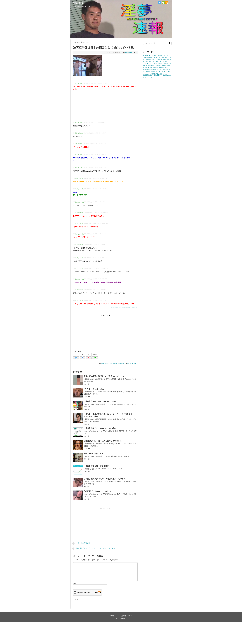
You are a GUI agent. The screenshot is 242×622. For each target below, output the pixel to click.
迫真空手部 (113, 363)
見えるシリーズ (161, 71)
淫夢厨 (155, 67)
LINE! (95, 355)
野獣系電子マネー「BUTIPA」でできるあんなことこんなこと (97, 548)
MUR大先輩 (164, 55)
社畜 (158, 69)
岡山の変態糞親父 (151, 65)
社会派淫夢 (153, 69)
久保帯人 (167, 63)
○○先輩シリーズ (153, 57)
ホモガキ (161, 61)
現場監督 (166, 67)
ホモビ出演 (149, 63)
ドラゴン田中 (148, 61)
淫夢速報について (114, 616)
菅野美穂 (153, 71)
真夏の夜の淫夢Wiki (126, 616)
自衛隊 (148, 71)
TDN (145, 57)
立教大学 (161, 69)
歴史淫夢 (150, 67)
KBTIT (150, 55)
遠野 (149, 75)
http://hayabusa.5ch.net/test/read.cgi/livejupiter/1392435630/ (124, 307)
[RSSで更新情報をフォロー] (166, 2)
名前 (74, 583)
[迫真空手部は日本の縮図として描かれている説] (82, 358)
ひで (166, 57)
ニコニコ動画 (154, 61)
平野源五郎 (158, 65)
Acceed (145, 55)
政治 (166, 65)
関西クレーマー (149, 77)
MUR (107, 363)
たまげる (161, 57)
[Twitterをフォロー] (159, 2)
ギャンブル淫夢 (156, 59)
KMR (102, 363)
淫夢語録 (160, 67)
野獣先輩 (121, 363)
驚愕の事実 (128, 52)
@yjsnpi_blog (132, 363)
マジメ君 (162, 63)
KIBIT (155, 55)
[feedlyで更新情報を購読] (163, 2)
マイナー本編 (157, 63)
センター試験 (164, 59)
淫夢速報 (79, 2)
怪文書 (163, 65)
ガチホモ (149, 59)
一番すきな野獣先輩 (83, 543)
